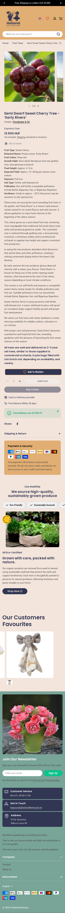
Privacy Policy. (53, 780)
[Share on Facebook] (17, 424)
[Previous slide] (29, 106)
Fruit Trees (17, 43)
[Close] (57, 411)
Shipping (21, 137)
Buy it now (32, 389)
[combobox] (32, 34)
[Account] (55, 18)
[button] (4, 3)
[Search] (58, 34)
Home (5, 43)
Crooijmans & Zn (21, 122)
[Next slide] (38, 106)
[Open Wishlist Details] (47, 19)
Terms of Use (38, 780)
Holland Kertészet (19, 907)
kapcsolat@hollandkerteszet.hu (26, 807)
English (6, 886)
